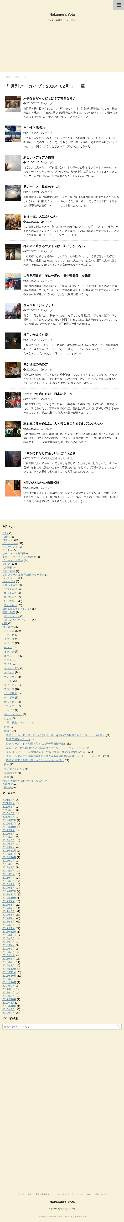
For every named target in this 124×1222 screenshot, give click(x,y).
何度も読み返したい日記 (59, 458)
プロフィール (77, 1194)
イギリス (9, 639)
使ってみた (10, 592)
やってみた (10, 588)
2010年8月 (8, 1012)
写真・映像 (8, 612)
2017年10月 (9, 898)
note (88, 1194)
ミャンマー (10, 706)
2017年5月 (8, 914)
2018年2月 (8, 884)
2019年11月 (9, 823)
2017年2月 (8, 925)
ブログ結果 (8, 571)
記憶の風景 (10, 773)
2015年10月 (9, 975)
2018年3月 (8, 881)
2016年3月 (8, 958)
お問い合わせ (100, 1194)
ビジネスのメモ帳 (12, 560)
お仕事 (6, 536)
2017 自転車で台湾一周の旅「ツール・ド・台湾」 (35, 760)
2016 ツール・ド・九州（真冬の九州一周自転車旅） (36, 743)
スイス (8, 664)
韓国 (6, 777)
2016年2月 (8, 962)
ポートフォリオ (11, 578)
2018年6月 (8, 871)
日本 (6, 764)
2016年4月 (8, 955)
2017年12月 (9, 891)
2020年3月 (8, 813)
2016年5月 (8, 952)
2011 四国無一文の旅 (18, 739)
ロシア (8, 718)
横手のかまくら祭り (37, 334)
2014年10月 (9, 982)
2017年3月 (8, 921)
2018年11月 (9, 854)
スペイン (9, 672)
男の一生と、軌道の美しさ (41, 186)
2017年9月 (8, 901)
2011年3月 (8, 1002)
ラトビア (9, 710)
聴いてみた (10, 597)
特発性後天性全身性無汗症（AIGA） (23, 780)
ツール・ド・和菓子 (14, 553)
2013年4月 (8, 992)
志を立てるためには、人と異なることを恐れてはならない (63, 423)
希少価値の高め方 (35, 364)
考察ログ (7, 784)
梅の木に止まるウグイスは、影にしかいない (54, 246)
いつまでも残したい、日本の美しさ (47, 394)
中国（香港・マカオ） (17, 722)
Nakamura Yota (62, 14)
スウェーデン (12, 668)
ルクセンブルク (13, 714)
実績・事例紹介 (42, 1194)
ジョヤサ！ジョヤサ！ (38, 305)
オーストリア (12, 655)
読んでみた (10, 605)
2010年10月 (9, 1006)
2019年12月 (9, 820)
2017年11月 (9, 894)
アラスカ (9, 634)
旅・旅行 (7, 626)
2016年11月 (9, 935)
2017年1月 (8, 928)
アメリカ (9, 630)
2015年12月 (9, 969)
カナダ (8, 660)
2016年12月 (9, 931)
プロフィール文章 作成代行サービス (23, 574)
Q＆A (5, 533)
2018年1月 (8, 887)
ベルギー (9, 697)
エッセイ (7, 550)
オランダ (9, 651)
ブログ (48, 103)
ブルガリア (10, 693)
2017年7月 (8, 908)
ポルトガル (10, 701)
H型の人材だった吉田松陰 (41, 482)
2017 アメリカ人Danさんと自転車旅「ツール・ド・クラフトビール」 (46, 747)
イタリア (9, 643)
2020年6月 (8, 806)
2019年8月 (8, 833)
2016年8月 (8, 942)
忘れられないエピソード (16, 620)
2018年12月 (9, 850)
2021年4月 (8, 803)
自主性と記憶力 (34, 127)
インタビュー (10, 543)
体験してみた (10, 584)
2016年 (17, 77)
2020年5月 (8, 810)
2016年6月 (8, 948)
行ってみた (10, 601)
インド (8, 647)
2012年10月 (9, 999)
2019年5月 (8, 844)
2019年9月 (8, 830)
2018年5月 (8, 874)
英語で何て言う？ (14, 768)
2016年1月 (8, 965)
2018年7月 (8, 867)
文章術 (8, 567)
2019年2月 (8, 847)
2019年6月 (8, 840)
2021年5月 (8, 800)
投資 (5, 623)
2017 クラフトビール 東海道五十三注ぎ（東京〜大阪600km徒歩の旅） (47, 752)
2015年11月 (9, 972)
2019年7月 (8, 837)
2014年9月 (8, 985)
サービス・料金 (25, 1194)
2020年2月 (8, 816)
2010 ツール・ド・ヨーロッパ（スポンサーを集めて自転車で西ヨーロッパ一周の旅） (55, 735)
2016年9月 (8, 938)
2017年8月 (8, 904)
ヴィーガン (8, 581)
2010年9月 (8, 1009)
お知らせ (7, 540)
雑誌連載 (7, 787)
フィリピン (10, 685)
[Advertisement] (62, 48)
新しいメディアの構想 (38, 157)
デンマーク (10, 676)
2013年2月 (8, 996)
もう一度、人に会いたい (40, 216)
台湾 (6, 727)
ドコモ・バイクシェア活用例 (19, 557)
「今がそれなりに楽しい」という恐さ (49, 453)
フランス (9, 689)
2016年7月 (8, 945)
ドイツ (8, 680)
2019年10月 (9, 827)
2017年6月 (8, 911)
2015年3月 (8, 979)
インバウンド (10, 546)
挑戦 (6, 731)
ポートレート (12, 616)
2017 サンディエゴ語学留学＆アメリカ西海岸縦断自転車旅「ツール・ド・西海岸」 (54, 756)
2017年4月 (8, 918)
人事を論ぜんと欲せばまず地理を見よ (49, 98)
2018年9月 (8, 860)
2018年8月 (8, 864)
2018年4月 (8, 877)
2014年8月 (8, 989)
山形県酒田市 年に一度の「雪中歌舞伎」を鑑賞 (57, 275)
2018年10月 (9, 857)
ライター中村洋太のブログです (62, 1209)
